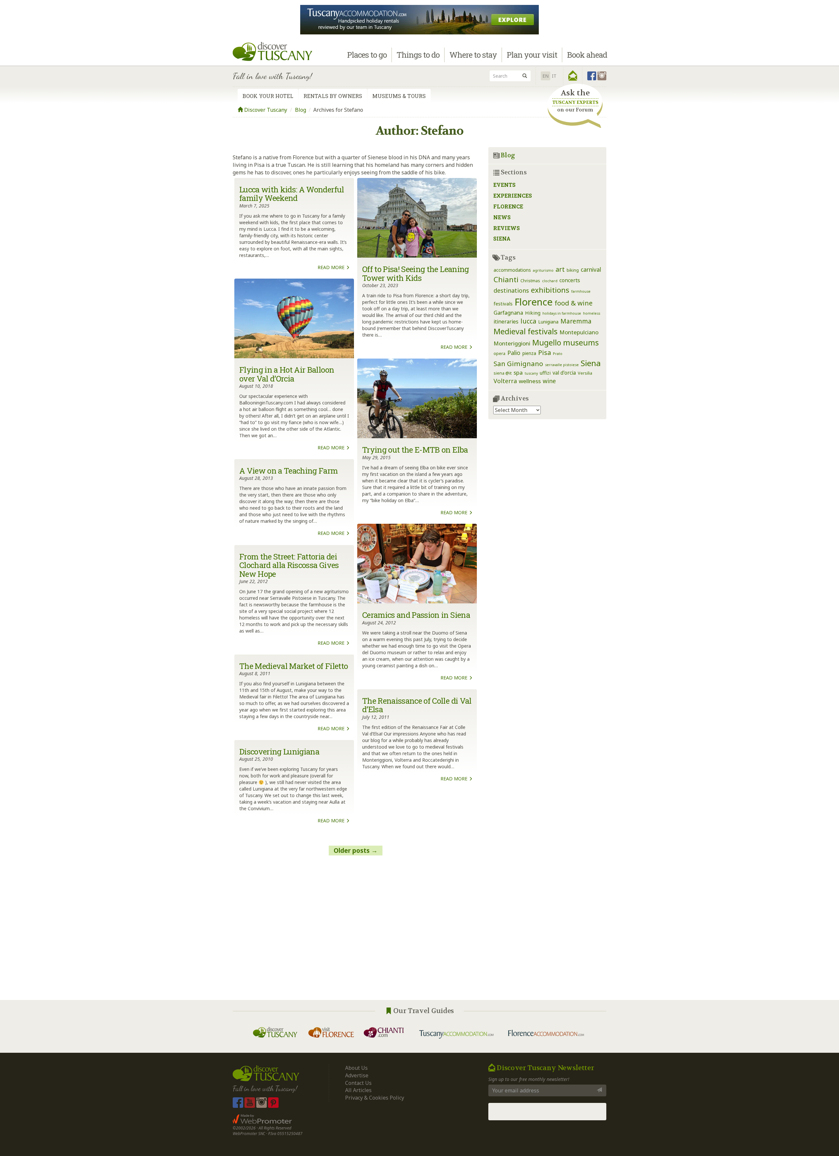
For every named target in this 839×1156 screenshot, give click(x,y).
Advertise (356, 1075)
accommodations (512, 270)
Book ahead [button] (587, 54)
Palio (513, 353)
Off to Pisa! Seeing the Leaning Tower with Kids (415, 273)
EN (545, 76)
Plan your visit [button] (532, 54)
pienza (529, 353)
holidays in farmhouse (561, 313)
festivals (503, 303)
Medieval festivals (525, 331)
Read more (332, 267)
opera (499, 353)
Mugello (546, 342)
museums (581, 342)
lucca (528, 321)
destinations (511, 290)
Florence (508, 206)
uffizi (545, 372)
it (554, 76)
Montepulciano (578, 332)
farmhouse (581, 291)
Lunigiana (548, 322)
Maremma (576, 321)
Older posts (352, 850)
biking (573, 270)
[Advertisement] (355, 931)
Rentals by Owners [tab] (332, 95)
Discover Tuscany (265, 109)
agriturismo (543, 270)
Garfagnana (508, 312)
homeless (591, 313)
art (560, 269)
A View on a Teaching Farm (288, 470)
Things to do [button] (418, 54)
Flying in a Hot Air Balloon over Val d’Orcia (286, 373)
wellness (530, 381)
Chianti (506, 279)
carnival (591, 269)
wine (549, 381)
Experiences (512, 195)
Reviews (506, 228)
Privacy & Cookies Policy (374, 1097)
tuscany (531, 373)
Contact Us (358, 1083)
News (502, 217)
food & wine (574, 302)
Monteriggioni (512, 343)
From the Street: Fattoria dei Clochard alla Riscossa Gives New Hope (289, 565)
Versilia (585, 373)
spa (518, 372)
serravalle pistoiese (562, 364)
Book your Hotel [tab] (268, 95)
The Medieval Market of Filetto (293, 666)
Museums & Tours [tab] (399, 95)
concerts (569, 280)
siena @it (503, 373)
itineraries (506, 321)
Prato (557, 353)
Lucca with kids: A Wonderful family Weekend (291, 193)
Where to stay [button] (473, 54)
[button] (572, 75)
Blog (300, 109)
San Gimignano (518, 363)
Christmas (530, 281)
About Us (356, 1067)
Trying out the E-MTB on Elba (415, 449)
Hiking (532, 312)
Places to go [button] (367, 54)
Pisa (544, 352)
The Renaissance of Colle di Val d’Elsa (417, 705)
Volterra (505, 381)
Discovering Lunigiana (279, 751)
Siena (502, 238)
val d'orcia (564, 372)
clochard (549, 281)
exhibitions (550, 290)
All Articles (358, 1090)
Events (504, 184)
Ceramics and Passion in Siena (416, 615)
